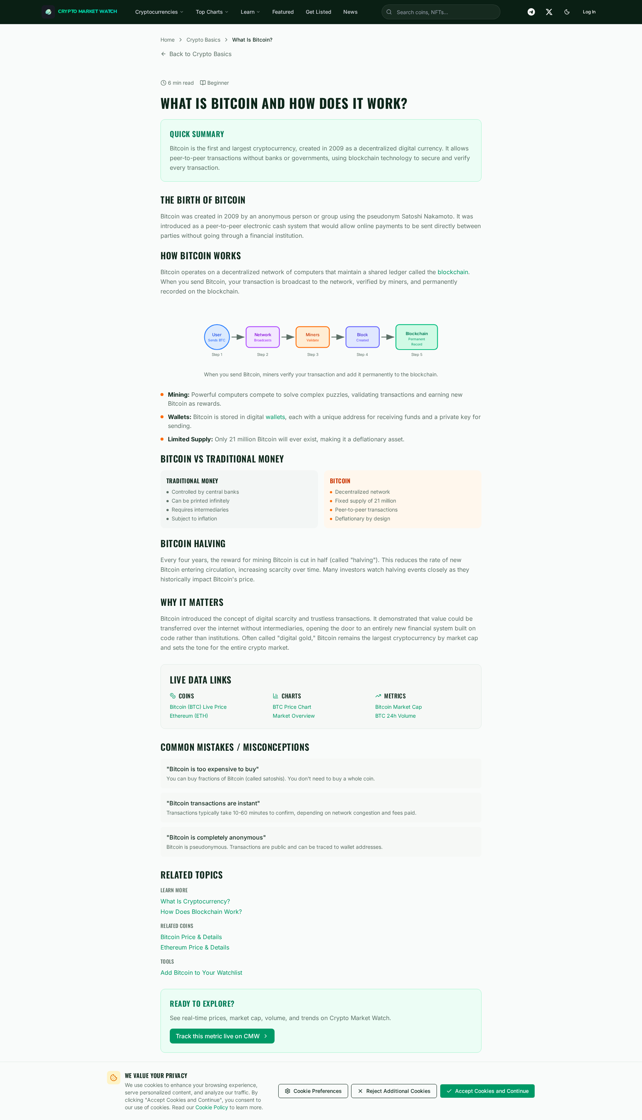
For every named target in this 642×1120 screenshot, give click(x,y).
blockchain (453, 272)
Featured (283, 12)
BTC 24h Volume (395, 715)
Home (167, 39)
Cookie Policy (211, 1107)
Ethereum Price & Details (194, 947)
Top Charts (209, 12)
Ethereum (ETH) (189, 715)
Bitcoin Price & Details (191, 937)
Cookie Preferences (318, 1091)
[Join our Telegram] (531, 12)
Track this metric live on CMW (218, 1036)
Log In (589, 11)
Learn (247, 12)
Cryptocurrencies (156, 12)
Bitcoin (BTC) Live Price (198, 707)
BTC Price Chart (292, 707)
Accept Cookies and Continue (492, 1091)
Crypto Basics (203, 39)
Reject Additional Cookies (398, 1091)
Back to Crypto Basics (200, 54)
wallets (275, 417)
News (350, 12)
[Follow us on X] (549, 12)
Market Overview (294, 715)
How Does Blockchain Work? (201, 911)
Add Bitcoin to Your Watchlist (201, 972)
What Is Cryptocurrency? (195, 901)
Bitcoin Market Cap (398, 707)
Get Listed (318, 12)
